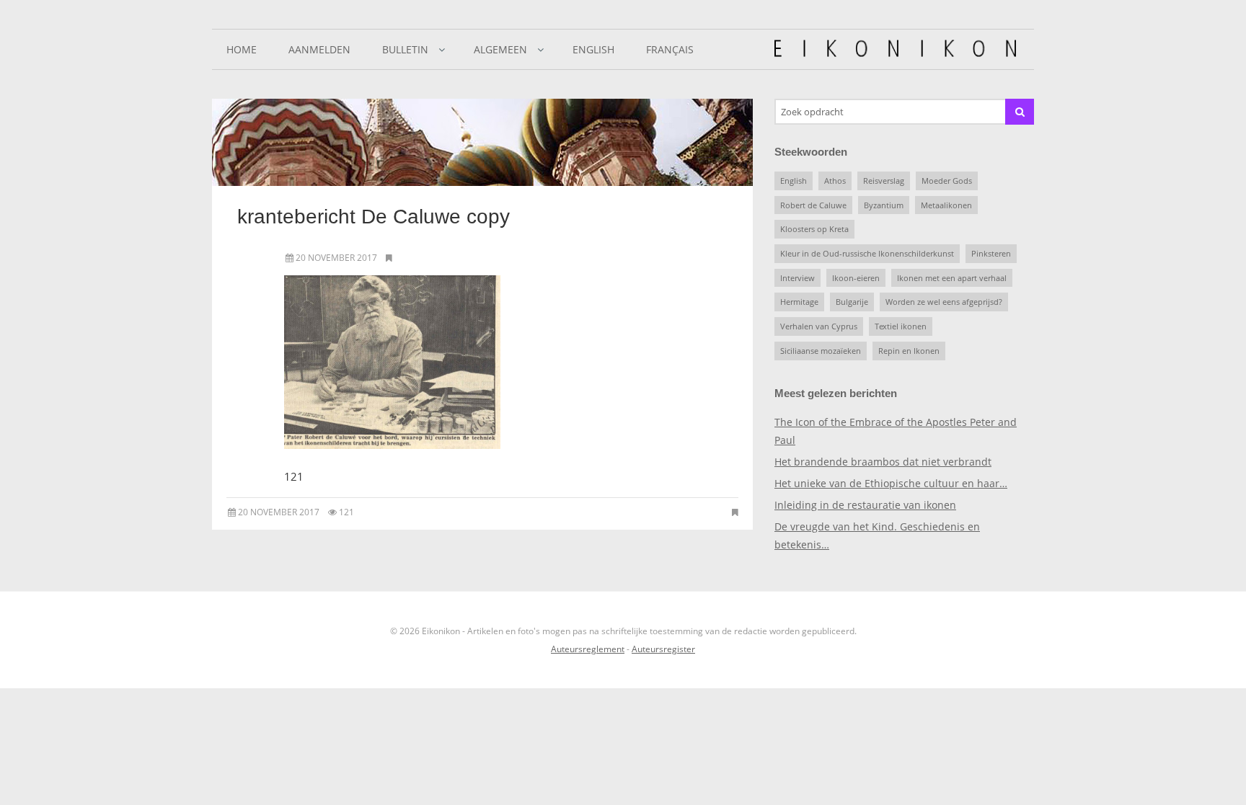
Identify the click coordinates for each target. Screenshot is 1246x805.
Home (241, 49)
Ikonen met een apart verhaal (952, 277)
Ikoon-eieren (856, 277)
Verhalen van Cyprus (818, 326)
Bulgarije (852, 301)
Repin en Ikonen (909, 350)
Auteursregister (663, 649)
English (593, 49)
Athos (835, 180)
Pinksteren (991, 253)
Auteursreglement (587, 649)
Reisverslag (883, 180)
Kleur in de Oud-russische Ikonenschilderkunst (867, 253)
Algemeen (500, 49)
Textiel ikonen (901, 326)
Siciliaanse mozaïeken (820, 350)
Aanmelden (319, 49)
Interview (797, 277)
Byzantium (883, 205)
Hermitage (799, 301)
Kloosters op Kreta (814, 228)
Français (670, 49)
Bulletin (405, 49)
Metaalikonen (946, 205)
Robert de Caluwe (813, 205)
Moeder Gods (947, 180)
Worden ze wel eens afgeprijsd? (943, 301)
